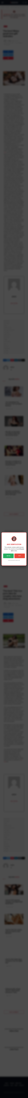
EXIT (19, 555)
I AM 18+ (8, 555)
